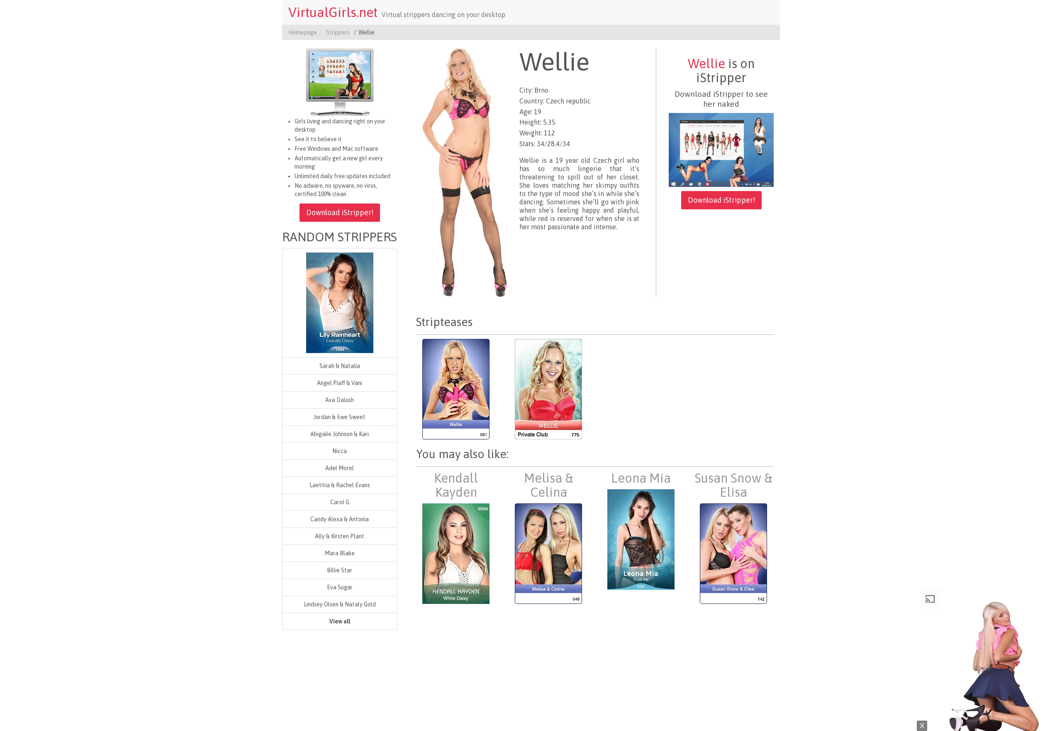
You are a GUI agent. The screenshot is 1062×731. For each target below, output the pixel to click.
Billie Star (339, 570)
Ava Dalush (339, 400)
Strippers (338, 32)
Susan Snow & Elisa (733, 485)
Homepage (302, 32)
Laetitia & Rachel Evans (339, 485)
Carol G (339, 502)
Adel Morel (339, 468)
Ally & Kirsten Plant (339, 536)
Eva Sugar (340, 587)
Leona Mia (641, 478)
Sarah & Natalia (339, 366)
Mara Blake (340, 553)
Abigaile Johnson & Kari (339, 434)
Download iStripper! (339, 212)
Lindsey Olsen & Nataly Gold (340, 604)
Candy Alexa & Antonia (339, 519)
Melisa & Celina (548, 485)
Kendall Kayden (456, 485)
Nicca (339, 451)
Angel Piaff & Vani (339, 383)
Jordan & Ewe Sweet (339, 417)
